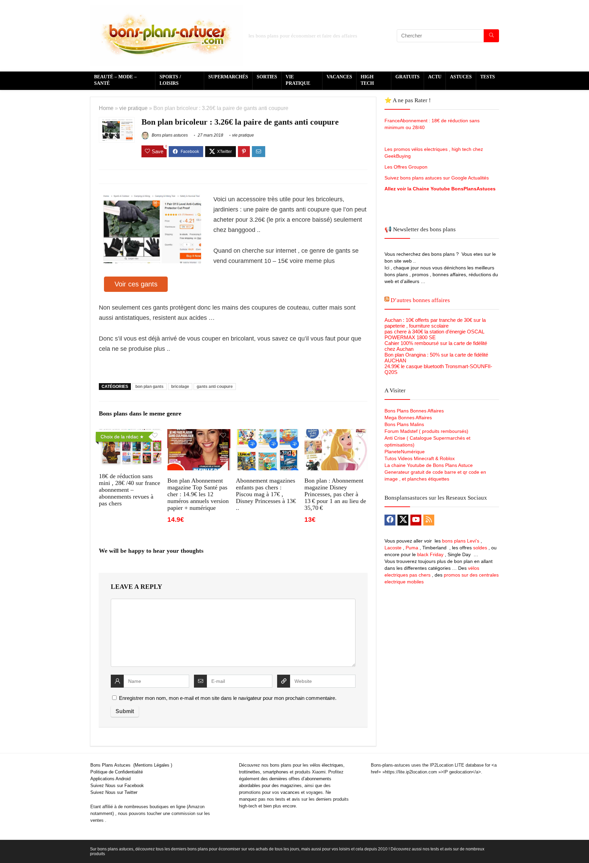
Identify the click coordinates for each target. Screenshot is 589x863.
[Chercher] (491, 35)
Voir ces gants (136, 284)
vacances (290, 792)
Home (106, 108)
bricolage (180, 386)
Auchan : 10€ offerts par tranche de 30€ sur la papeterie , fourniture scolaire (435, 323)
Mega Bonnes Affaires (408, 417)
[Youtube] (415, 520)
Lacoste (393, 547)
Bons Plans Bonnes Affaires (414, 410)
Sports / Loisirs (170, 80)
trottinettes (249, 771)
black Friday (430, 554)
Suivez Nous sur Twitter (113, 792)
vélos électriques (326, 765)
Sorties (267, 76)
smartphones (275, 771)
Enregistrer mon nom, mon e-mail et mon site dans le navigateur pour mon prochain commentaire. (227, 698)
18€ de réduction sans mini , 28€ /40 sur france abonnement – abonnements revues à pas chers (129, 490)
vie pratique (133, 108)
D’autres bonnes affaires (420, 300)
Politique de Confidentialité (116, 771)
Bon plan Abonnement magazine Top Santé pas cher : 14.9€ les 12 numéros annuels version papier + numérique (198, 494)
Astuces (461, 76)
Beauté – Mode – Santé (115, 80)
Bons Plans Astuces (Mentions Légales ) (131, 765)
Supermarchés (228, 76)
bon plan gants (149, 386)
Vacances (339, 76)
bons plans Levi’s (460, 541)
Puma (412, 547)
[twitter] (402, 520)
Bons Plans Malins (404, 424)
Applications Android (110, 778)
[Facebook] (389, 520)
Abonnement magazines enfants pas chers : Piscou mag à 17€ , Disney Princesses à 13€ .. (266, 494)
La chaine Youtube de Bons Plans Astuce (428, 465)
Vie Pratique (298, 80)
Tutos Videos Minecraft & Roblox (419, 458)
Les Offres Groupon (406, 167)
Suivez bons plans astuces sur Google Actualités (436, 178)
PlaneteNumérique (404, 451)
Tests (487, 76)
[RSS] (428, 520)
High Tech (367, 80)
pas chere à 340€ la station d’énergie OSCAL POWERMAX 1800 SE (434, 334)
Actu (434, 76)
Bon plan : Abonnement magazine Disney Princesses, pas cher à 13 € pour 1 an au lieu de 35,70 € (335, 494)
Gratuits (407, 76)
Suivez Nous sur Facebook (117, 785)
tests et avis (287, 799)
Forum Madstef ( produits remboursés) (426, 431)
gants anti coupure (215, 386)
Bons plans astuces (169, 135)
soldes (480, 547)
